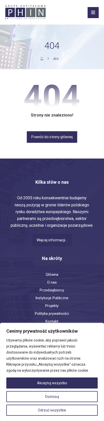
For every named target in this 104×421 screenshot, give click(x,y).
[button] (93, 12)
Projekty (52, 305)
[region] (52, 372)
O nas (52, 282)
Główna (52, 274)
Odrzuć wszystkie (52, 410)
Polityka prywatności (52, 313)
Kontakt (51, 321)
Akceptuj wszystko (52, 383)
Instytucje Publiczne (51, 298)
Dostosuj (52, 397)
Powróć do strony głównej (52, 137)
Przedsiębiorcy (52, 290)
